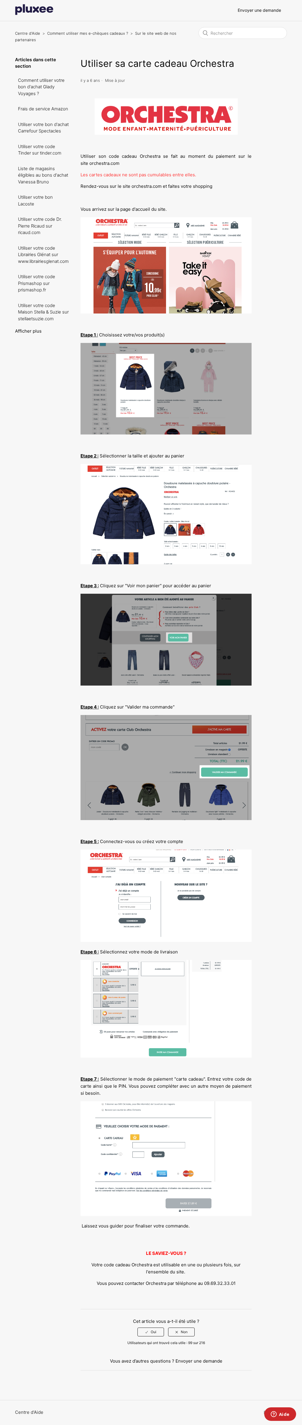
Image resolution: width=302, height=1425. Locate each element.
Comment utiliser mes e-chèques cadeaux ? (87, 33)
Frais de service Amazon (43, 109)
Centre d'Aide (27, 33)
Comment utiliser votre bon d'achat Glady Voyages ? (41, 86)
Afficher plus (28, 331)
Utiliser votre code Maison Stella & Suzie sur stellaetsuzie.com (43, 312)
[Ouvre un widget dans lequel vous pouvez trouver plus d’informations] (280, 1414)
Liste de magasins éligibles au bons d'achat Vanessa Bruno (43, 175)
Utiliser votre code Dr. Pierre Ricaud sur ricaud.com (40, 225)
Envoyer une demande (259, 10)
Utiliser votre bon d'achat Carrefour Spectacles (43, 128)
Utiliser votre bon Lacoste (35, 200)
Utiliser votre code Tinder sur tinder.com (39, 150)
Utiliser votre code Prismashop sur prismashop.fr (36, 283)
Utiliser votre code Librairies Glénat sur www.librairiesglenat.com (43, 254)
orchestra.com (104, 163)
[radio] (150, 1332)
